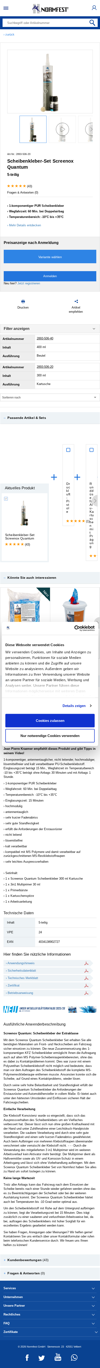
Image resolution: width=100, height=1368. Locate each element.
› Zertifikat (13, 985)
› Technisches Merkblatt (22, 978)
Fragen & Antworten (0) (22, 192)
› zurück (8, 34)
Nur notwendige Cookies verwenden (50, 736)
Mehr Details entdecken (25, 225)
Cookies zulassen (50, 720)
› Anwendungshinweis (20, 963)
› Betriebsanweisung (19, 993)
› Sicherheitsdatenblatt (21, 970)
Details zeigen (74, 706)
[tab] (50, 418)
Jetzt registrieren (28, 283)
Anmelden (50, 276)
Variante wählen (50, 257)
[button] (50, 418)
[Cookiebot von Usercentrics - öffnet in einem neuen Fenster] (74, 628)
